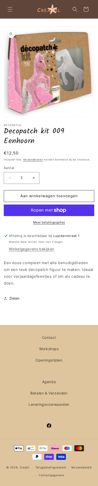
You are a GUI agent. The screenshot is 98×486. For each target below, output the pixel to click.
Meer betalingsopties (49, 222)
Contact (49, 337)
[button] (10, 9)
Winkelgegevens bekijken (31, 249)
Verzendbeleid (81, 467)
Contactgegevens (51, 475)
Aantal (9, 168)
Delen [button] (15, 298)
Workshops (49, 349)
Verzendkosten (33, 159)
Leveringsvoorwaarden (49, 404)
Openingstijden (48, 360)
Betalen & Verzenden (48, 393)
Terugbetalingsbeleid (50, 467)
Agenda (49, 382)
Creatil (24, 467)
